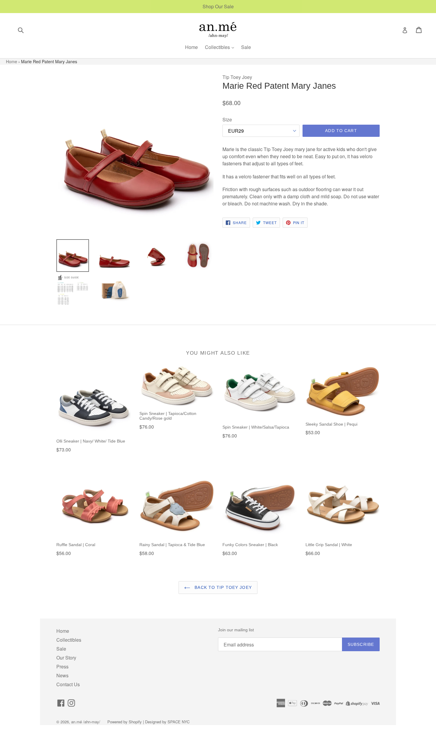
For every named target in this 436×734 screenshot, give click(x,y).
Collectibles (218, 47)
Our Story (66, 657)
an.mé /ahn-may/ (86, 722)
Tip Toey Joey (237, 77)
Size (227, 119)
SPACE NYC (179, 722)
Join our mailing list (236, 629)
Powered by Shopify (124, 722)
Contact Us (68, 684)
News (62, 675)
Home (191, 47)
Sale (246, 47)
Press (62, 666)
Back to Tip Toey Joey (222, 587)
